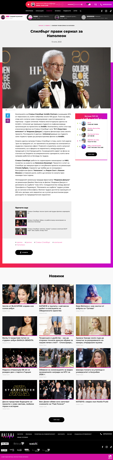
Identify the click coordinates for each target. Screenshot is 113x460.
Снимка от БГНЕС (11, 110)
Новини (49, 11)
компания (57, 242)
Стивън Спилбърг (42, 242)
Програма (29, 11)
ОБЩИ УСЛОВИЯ (22, 437)
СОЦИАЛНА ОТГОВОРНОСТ (83, 434)
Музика (58, 11)
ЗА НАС (69, 434)
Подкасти (67, 11)
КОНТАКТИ (61, 434)
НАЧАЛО (41, 25)
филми (29, 242)
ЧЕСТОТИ (20, 434)
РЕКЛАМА (29, 434)
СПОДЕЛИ (24, 252)
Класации (40, 11)
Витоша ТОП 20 (91, 116)
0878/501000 (107, 4)
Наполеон (20, 245)
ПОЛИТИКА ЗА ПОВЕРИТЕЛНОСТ (45, 434)
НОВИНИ (47, 25)
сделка (19, 242)
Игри (75, 11)
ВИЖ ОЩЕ (91, 154)
